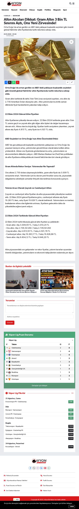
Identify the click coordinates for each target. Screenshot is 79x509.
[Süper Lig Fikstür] (72, 393)
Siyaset (14, 10)
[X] (34, 468)
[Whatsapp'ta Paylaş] (14, 82)
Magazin (57, 10)
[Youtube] (45, 468)
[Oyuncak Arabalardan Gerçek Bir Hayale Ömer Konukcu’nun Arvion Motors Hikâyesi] (22, 279)
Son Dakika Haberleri (13, 490)
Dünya (32, 10)
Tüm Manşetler (48, 485)
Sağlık (39, 10)
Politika (48, 10)
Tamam (72, 506)
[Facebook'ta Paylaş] (6, 82)
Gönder (10, 322)
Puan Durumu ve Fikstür (14, 485)
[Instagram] (37, 468)
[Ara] (70, 4)
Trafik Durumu (47, 480)
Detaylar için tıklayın (39, 385)
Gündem (5, 10)
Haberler (7, 16)
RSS (17, 499)
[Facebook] (30, 468)
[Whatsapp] (49, 468)
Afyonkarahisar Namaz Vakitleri (17, 480)
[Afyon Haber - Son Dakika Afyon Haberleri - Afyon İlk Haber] (14, 3)
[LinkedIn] (41, 468)
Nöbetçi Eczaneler (12, 475)
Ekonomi (23, 10)
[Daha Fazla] (17, 82)
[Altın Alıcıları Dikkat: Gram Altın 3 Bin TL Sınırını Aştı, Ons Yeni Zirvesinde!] (39, 59)
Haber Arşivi (47, 490)
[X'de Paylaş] (10, 82)
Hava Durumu (47, 475)
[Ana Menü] (73, 4)
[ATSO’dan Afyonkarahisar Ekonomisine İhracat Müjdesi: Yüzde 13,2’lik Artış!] (57, 279)
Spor (65, 10)
